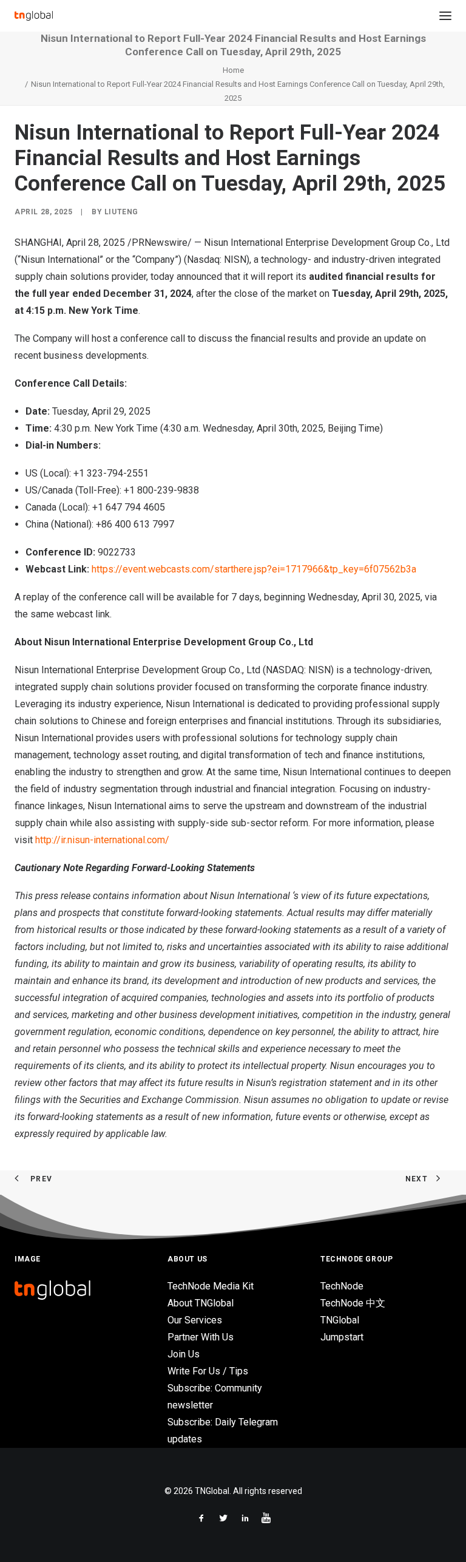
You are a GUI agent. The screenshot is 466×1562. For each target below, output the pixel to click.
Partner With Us (200, 1337)
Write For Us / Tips (207, 1371)
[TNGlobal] (34, 16)
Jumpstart (341, 1337)
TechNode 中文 (352, 1303)
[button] (445, 16)
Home (233, 70)
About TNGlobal (200, 1303)
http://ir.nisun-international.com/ (102, 840)
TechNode (341, 1286)
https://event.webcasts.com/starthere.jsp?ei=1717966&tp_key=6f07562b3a (254, 569)
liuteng (121, 212)
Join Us (183, 1354)
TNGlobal (339, 1320)
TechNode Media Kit (210, 1286)
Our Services (194, 1320)
